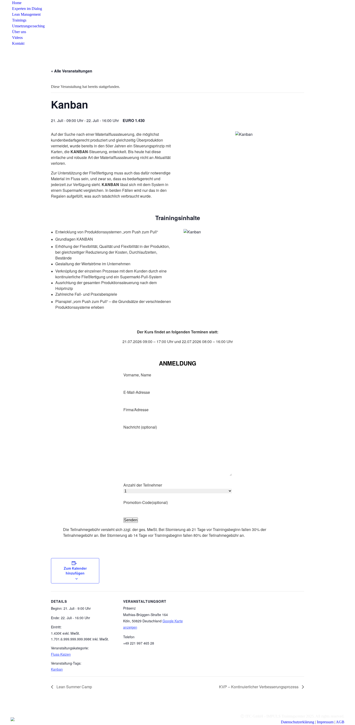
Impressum (325, 722)
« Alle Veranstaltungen (71, 71)
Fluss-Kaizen (61, 654)
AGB (340, 722)
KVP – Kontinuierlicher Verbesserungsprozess (259, 686)
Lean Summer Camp (74, 686)
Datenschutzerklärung (297, 722)
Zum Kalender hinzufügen (75, 570)
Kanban (57, 669)
